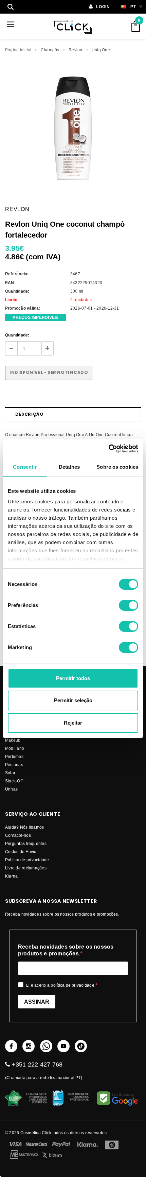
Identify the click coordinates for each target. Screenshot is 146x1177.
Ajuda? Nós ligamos (24, 827)
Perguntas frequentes (26, 843)
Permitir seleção (73, 700)
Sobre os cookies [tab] (117, 467)
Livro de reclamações (26, 867)
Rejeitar (73, 723)
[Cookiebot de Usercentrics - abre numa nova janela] (108, 448)
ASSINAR (36, 1002)
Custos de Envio (21, 851)
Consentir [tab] (25, 467)
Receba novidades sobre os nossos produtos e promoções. (66, 950)
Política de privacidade (27, 859)
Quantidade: (17, 334)
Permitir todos (73, 678)
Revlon (75, 49)
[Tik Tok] (81, 1046)
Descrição (29, 414)
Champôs (50, 49)
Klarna (11, 876)
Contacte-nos (18, 835)
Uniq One (101, 49)
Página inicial (18, 49)
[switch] (128, 605)
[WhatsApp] (46, 1046)
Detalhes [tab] (69, 467)
